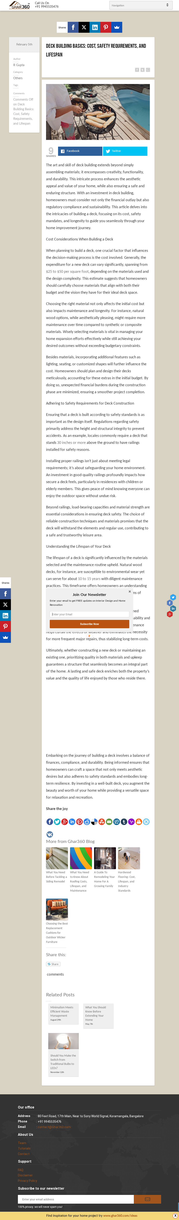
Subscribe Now (89, 624)
